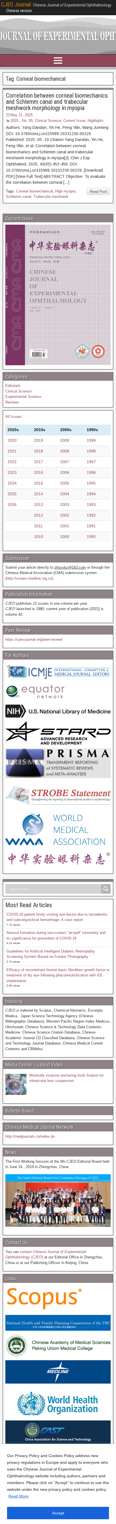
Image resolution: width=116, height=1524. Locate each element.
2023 (12, 472)
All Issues (13, 416)
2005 (64, 483)
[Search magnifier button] (106, 889)
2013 (38, 504)
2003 (64, 504)
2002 (64, 515)
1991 (91, 526)
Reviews (12, 402)
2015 (38, 483)
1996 (91, 472)
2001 (64, 526)
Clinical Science (48, 120)
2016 (38, 472)
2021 (12, 451)
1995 (91, 483)
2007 (64, 462)
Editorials (13, 386)
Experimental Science (23, 397)
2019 (38, 440)
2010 (38, 536)
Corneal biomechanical (34, 191)
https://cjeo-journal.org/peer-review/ (34, 639)
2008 (64, 451)
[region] (58, 1484)
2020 (12, 440)
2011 (38, 526)
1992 (91, 515)
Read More (18, 1496)
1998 (91, 451)
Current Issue (74, 120)
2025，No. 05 (21, 120)
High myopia (65, 191)
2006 (64, 472)
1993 (91, 504)
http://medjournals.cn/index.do (30, 1136)
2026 (12, 504)
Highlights (96, 120)
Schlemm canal (18, 196)
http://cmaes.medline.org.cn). (30, 578)
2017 (38, 462)
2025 (12, 494)
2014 (38, 494)
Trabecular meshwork (51, 196)
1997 (91, 462)
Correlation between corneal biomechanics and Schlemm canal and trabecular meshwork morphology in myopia (57, 101)
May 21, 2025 (21, 115)
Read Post (98, 191)
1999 (91, 440)
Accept (58, 1513)
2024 (12, 483)
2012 (38, 515)
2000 (64, 536)
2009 (64, 440)
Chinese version (19, 10)
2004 (64, 494)
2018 (38, 451)
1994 (91, 494)
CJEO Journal (16, 4)
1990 (91, 536)
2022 (12, 462)
